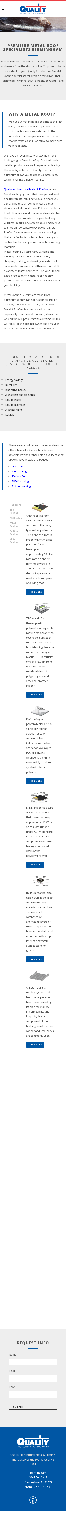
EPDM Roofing (14, 524)
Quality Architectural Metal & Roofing (26, 189)
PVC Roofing (16, 517)
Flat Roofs (15, 504)
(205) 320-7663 (43, 1487)
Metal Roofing (14, 540)
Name (12, 1354)
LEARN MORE (35, 592)
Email (12, 1371)
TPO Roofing (14, 511)
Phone (13, 1387)
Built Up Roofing (14, 532)
